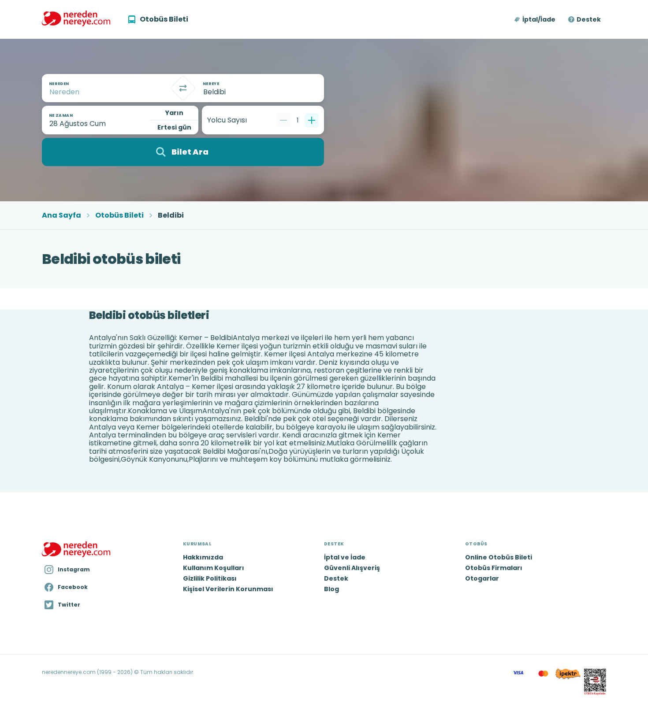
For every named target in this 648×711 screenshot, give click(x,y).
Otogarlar (482, 578)
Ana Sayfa (61, 215)
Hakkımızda (203, 557)
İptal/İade (538, 19)
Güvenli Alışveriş (352, 567)
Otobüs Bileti (119, 215)
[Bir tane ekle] (312, 120)
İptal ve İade (344, 557)
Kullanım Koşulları (213, 567)
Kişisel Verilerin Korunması (228, 589)
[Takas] (183, 88)
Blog (331, 589)
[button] (535, 19)
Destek (589, 19)
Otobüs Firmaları (493, 567)
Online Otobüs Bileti (498, 557)
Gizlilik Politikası (210, 578)
